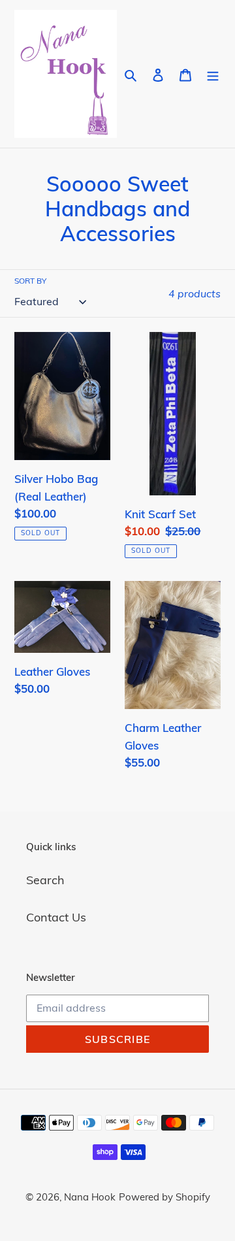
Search (45, 879)
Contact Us (56, 917)
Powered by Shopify (164, 1197)
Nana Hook (90, 1197)
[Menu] (213, 73)
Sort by (30, 281)
